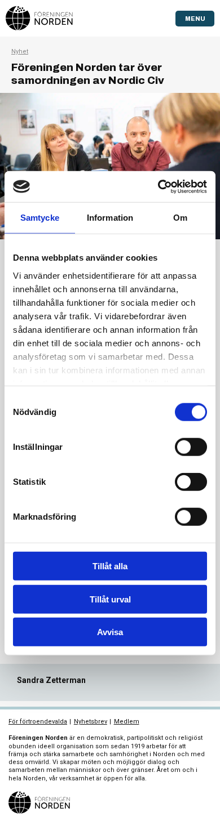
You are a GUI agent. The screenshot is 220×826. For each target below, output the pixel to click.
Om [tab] (180, 217)
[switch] (191, 447)
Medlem (126, 721)
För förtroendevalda (37, 721)
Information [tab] (110, 217)
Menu (195, 18)
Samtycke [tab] (39, 217)
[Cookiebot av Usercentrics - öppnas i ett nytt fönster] (158, 186)
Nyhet (19, 51)
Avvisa (110, 632)
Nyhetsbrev (90, 721)
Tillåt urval (110, 599)
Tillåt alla (110, 566)
